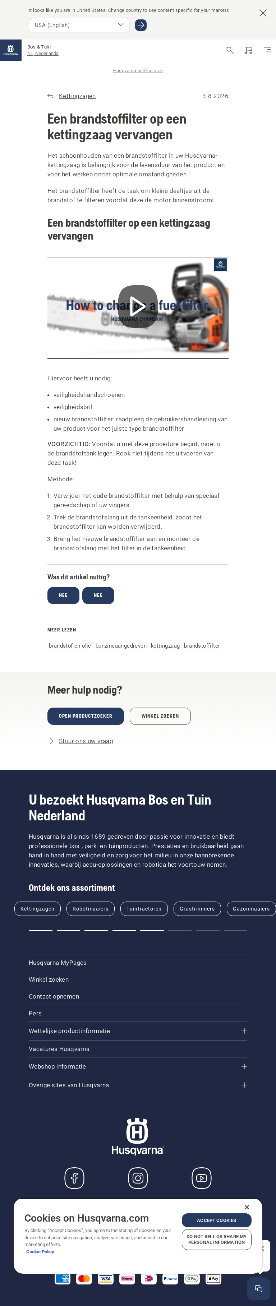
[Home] (11, 50)
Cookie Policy (40, 1251)
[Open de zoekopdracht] (230, 50)
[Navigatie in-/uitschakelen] (267, 50)
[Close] (247, 1207)
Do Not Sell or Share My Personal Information (217, 1239)
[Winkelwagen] (248, 50)
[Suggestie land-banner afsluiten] (263, 13)
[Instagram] (138, 1178)
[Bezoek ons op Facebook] (74, 1178)
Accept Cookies (216, 1220)
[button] (40, 930)
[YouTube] (201, 1178)
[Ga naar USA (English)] (141, 25)
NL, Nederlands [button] (43, 53)
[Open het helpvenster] (258, 1288)
